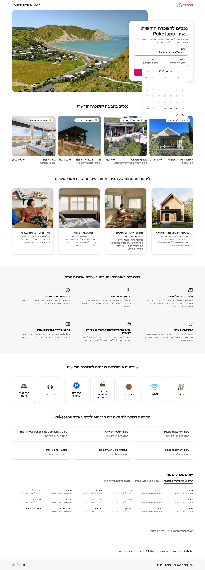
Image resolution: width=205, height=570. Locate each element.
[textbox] (175, 63)
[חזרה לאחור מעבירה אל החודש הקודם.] (182, 71)
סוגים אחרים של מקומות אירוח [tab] (116, 481)
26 (165, 108)
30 (183, 114)
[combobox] (161, 52)
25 (171, 108)
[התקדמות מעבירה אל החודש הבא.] (148, 71)
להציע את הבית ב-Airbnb (27, 4)
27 (159, 108)
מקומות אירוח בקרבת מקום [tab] (147, 481)
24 (177, 108)
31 (177, 114)
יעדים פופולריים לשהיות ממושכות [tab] (178, 481)
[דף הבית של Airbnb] (185, 5)
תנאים (159, 564)
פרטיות (168, 564)
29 (147, 108)
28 (153, 108)
